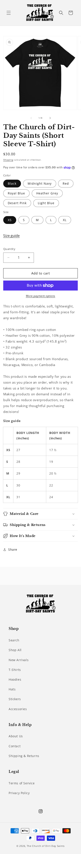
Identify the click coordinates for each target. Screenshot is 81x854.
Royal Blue (16, 193)
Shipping (8, 159)
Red (66, 183)
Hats (12, 689)
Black (12, 183)
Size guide (11, 235)
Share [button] (12, 549)
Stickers (15, 699)
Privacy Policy (19, 793)
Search (14, 640)
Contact (15, 746)
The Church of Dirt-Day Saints (46, 845)
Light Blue (46, 203)
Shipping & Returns (24, 756)
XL (65, 220)
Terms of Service (22, 783)
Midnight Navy (40, 183)
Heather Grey (47, 193)
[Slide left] (31, 118)
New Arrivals (19, 660)
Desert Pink (17, 203)
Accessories (18, 709)
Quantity (9, 249)
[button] (8, 13)
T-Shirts (15, 670)
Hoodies (15, 679)
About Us (16, 736)
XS (10, 220)
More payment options (40, 296)
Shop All (15, 650)
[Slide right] (50, 118)
